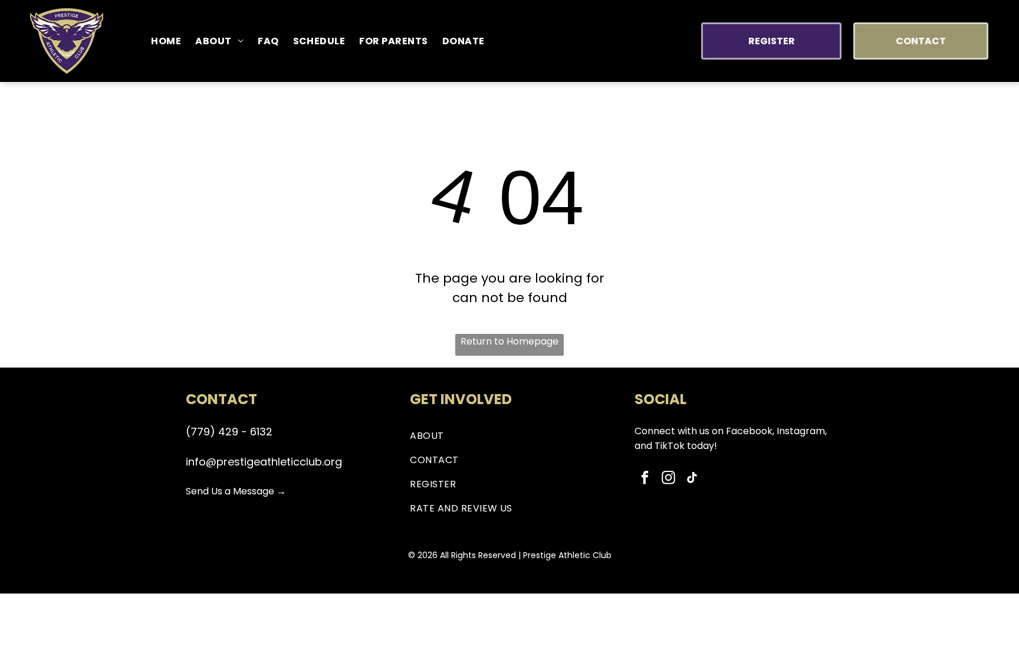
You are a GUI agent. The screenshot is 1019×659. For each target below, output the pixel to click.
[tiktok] (692, 479)
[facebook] (645, 479)
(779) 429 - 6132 (229, 431)
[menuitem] (166, 41)
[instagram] (668, 479)
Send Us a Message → (236, 491)
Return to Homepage (509, 341)
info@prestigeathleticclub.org (264, 461)
